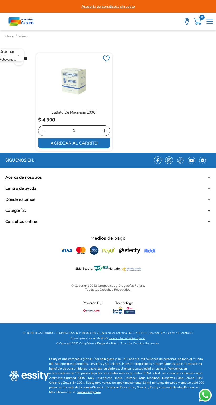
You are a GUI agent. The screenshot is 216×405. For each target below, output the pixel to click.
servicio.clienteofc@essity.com (127, 338)
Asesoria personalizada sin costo (108, 6)
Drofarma (23, 36)
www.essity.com (89, 392)
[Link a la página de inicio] (9, 36)
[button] (108, 177)
